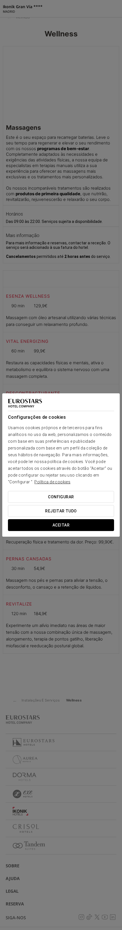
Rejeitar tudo (61, 511)
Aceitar (61, 525)
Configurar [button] (61, 497)
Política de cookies (52, 482)
